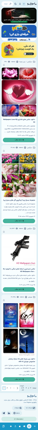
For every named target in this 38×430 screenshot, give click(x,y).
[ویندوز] (24, 426)
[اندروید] (11, 426)
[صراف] (19, 50)
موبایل (30, 297)
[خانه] (29, 426)
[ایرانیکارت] (19, 33)
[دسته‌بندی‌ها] (24, 4)
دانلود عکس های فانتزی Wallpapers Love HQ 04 (19, 120)
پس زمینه (22, 62)
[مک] (20, 426)
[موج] (19, 15)
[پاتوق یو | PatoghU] (32, 3)
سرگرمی (29, 62)
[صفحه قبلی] (17, 388)
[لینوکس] (15, 426)
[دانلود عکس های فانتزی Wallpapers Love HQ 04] (19, 92)
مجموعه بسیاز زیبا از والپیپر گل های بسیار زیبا (19, 200)
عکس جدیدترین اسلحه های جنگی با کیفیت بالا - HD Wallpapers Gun (19, 270)
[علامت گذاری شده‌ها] (3, 426)
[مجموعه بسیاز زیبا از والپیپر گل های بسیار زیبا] (19, 175)
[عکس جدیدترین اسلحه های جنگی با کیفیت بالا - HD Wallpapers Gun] (19, 250)
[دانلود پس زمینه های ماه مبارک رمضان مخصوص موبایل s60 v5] (19, 329)
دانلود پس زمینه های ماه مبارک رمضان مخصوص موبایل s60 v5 (21, 360)
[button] (14, 388)
